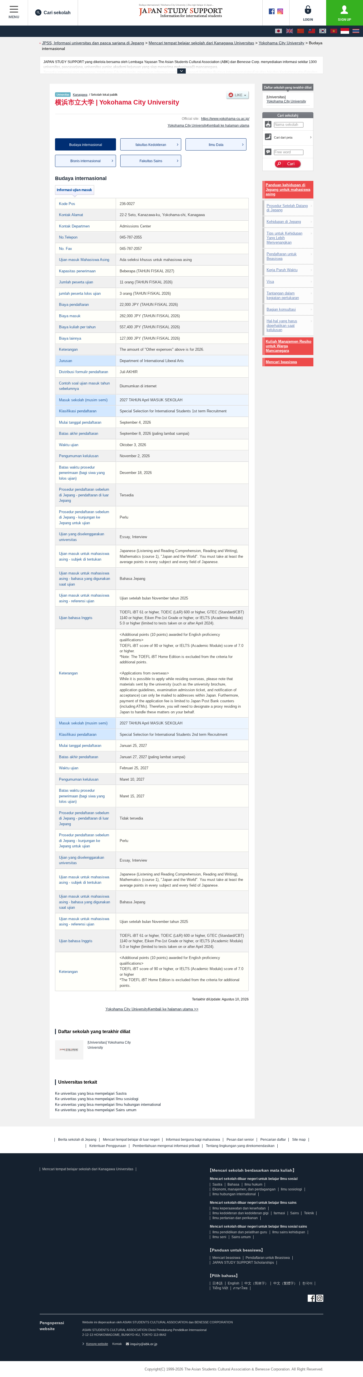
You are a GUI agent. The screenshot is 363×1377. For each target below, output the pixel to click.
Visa (270, 281)
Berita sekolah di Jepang (77, 1140)
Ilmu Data (216, 145)
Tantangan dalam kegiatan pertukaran (283, 295)
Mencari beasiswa (281, 362)
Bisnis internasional (85, 161)
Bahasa (233, 1184)
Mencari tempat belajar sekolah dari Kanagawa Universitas (87, 1169)
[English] (289, 31)
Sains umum (241, 1237)
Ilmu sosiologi (291, 1189)
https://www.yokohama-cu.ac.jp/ (225, 119)
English (233, 1283)
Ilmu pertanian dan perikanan (235, 1218)
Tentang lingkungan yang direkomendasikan (240, 1146)
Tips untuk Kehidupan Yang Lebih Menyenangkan (284, 238)
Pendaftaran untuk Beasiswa (282, 256)
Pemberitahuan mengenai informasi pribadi (166, 1146)
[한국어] (322, 31)
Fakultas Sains (151, 161)
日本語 (217, 1283)
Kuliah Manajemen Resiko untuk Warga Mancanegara (288, 346)
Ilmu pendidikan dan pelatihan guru (239, 1232)
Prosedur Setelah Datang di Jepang (287, 208)
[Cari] (288, 164)
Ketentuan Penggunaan (107, 1146)
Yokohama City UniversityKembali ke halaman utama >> (152, 1009)
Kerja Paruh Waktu (282, 270)
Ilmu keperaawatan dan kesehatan (239, 1208)
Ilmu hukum (253, 1184)
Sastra (217, 1184)
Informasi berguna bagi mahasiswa (193, 1140)
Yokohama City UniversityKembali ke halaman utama (208, 126)
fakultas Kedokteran (151, 145)
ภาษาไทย (240, 1288)
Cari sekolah (57, 12)
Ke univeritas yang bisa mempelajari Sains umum (95, 1110)
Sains (294, 1213)
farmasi (279, 1213)
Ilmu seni (219, 1237)
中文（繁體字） (285, 1283)
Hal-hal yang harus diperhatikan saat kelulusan (282, 325)
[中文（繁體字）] (311, 31)
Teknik (309, 1213)
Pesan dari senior (240, 1140)
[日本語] (278, 31)
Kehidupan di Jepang (284, 222)
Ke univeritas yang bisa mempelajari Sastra (90, 1093)
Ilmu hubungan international (234, 1194)
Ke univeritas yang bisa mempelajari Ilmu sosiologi (96, 1099)
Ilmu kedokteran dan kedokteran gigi (240, 1213)
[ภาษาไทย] (356, 31)
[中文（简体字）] (300, 31)
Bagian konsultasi (281, 309)
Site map (299, 1140)
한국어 (307, 1283)
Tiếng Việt (220, 1288)
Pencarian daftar (273, 1140)
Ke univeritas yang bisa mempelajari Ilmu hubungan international (108, 1104)
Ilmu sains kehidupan (288, 1232)
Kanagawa (80, 94)
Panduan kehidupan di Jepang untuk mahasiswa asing (288, 189)
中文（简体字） (256, 1283)
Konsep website (97, 1343)
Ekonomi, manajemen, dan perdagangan (244, 1189)
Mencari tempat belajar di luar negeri (131, 1140)
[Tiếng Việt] (334, 31)
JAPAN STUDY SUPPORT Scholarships (243, 1263)
